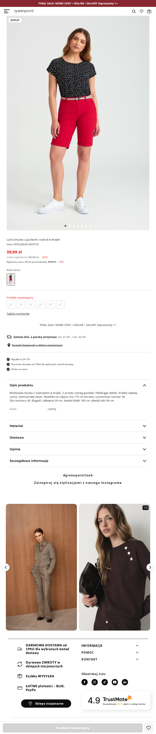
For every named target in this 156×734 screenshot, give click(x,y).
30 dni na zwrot (19, 369)
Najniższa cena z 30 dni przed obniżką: (35, 262)
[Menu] (7, 11)
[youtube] (115, 682)
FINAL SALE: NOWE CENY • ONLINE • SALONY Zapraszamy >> (78, 325)
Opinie (15, 449)
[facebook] (84, 682)
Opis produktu (21, 385)
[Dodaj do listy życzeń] (148, 727)
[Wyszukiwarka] (134, 11)
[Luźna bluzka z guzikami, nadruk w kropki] (78, 123)
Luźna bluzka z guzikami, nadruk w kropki (33, 239)
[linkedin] (125, 682)
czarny (52, 409)
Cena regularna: (27, 257)
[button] (109, 646)
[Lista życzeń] (141, 11)
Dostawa (17, 437)
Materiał (16, 426)
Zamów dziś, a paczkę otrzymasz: (50, 337)
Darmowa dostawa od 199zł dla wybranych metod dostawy (42, 364)
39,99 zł (14, 252)
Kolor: (13, 270)
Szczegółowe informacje (29, 461)
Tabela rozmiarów (18, 313)
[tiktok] (105, 682)
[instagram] (95, 682)
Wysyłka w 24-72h (20, 359)
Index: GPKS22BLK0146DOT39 (23, 244)
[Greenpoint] (23, 11)
